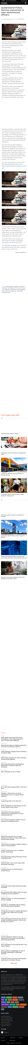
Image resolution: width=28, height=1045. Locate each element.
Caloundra (22, 286)
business (10, 1007)
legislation (23, 289)
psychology (11, 291)
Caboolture (16, 286)
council (8, 1002)
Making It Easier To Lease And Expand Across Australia (13, 899)
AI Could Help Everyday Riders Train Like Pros (14, 787)
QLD (15, 291)
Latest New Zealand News (7, 1021)
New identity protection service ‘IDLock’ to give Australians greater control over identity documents (14, 920)
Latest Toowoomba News (7, 1017)
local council (15, 999)
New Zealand (4, 1007)
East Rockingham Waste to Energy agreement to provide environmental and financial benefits (13, 938)
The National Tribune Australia (15, 1043)
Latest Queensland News (6, 1019)
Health (17, 1004)
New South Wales (5, 1004)
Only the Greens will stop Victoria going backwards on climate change (13, 959)
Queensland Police (6, 292)
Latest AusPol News (5, 1025)
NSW (6, 999)
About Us (3, 1037)
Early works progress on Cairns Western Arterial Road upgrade (13, 758)
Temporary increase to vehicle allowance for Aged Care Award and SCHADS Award (14, 912)
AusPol (12, 1002)
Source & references (20, 252)
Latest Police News (5, 1022)
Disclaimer (21, 1037)
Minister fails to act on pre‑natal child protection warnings (13, 863)
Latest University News (6, 1024)
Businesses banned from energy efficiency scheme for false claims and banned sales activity (13, 838)
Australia (7, 286)
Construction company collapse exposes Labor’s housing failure (14, 844)
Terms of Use (12, 1037)
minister (17, 1002)
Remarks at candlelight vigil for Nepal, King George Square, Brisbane (13, 905)
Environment (12, 1004)
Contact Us (3, 1040)
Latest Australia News (6, 1016)
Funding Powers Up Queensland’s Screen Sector (12, 870)
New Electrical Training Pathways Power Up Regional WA (14, 857)
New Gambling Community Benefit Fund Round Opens (14, 945)
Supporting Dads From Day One (11, 801)
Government (8, 997)
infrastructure (23, 1004)
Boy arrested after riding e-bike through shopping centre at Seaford (13, 892)
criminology (10, 288)
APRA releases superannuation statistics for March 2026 (14, 752)
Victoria (9, 999)
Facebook (6, 1032)
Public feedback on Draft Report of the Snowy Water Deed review (13, 806)
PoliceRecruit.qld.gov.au (12, 245)
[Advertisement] (14, 113)
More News (14, 963)
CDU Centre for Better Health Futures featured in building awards (13, 820)
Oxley (3, 291)
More (11, 984)
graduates (7, 289)
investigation (15, 1007)
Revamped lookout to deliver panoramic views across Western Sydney (14, 746)
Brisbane (11, 286)
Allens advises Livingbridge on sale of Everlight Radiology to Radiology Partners (13, 952)
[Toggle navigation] (25, 3)
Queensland (19, 291)
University (3, 1002)
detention (15, 288)
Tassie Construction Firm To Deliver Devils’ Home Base (12, 851)
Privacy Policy (12, 1040)
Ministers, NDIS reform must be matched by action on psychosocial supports (12, 795)
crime (2, 1009)
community (4, 288)
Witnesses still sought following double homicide (13, 886)
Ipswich (18, 289)
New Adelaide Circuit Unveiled (10, 771)
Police (6, 291)
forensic (20, 288)
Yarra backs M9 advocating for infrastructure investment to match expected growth (12, 813)
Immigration (13, 289)
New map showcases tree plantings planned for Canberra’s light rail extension (12, 765)
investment (21, 1007)
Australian (15, 997)
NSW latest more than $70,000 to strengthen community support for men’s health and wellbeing (12, 739)
